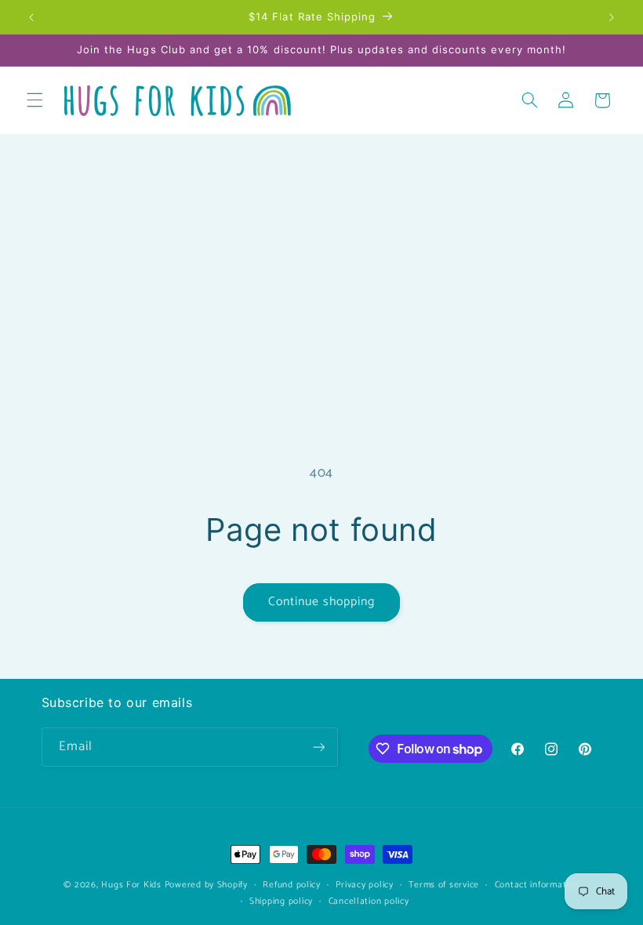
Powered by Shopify (206, 884)
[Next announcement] (611, 17)
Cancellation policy (369, 901)
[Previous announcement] (31, 17)
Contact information (537, 884)
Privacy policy (364, 884)
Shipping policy (281, 901)
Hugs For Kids (131, 884)
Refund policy (292, 884)
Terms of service (444, 884)
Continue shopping (322, 602)
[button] (34, 100)
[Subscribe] (318, 746)
